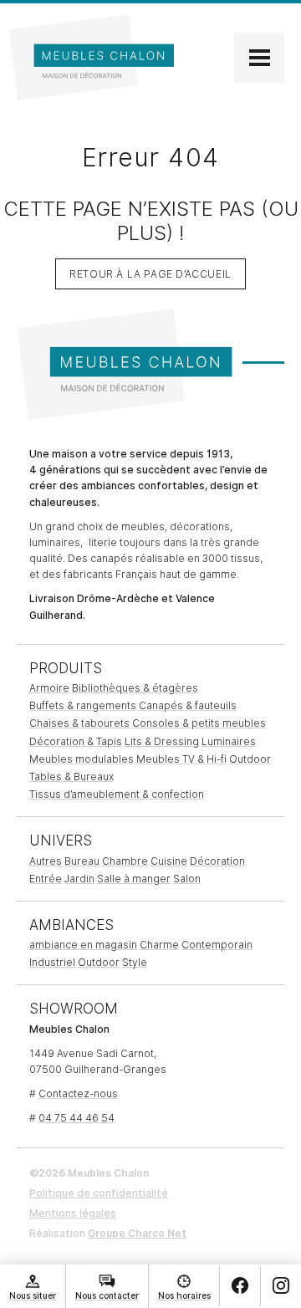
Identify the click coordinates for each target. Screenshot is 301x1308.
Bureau (81, 861)
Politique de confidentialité (98, 1193)
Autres (45, 861)
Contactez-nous (78, 1093)
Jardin (79, 878)
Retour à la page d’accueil (150, 274)
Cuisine (168, 861)
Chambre (125, 861)
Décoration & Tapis (75, 741)
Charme (159, 944)
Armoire (49, 688)
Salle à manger (134, 878)
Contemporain (217, 944)
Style (134, 962)
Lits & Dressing (162, 741)
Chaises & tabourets (79, 723)
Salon (187, 878)
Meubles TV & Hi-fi (181, 759)
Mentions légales (72, 1213)
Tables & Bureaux (71, 776)
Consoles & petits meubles (199, 723)
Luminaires (229, 741)
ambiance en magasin (83, 944)
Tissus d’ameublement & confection (116, 794)
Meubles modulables (81, 759)
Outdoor (250, 759)
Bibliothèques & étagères (135, 688)
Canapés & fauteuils (188, 705)
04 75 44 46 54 (76, 1117)
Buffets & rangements (82, 705)
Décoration (217, 861)
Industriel (52, 962)
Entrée (45, 878)
